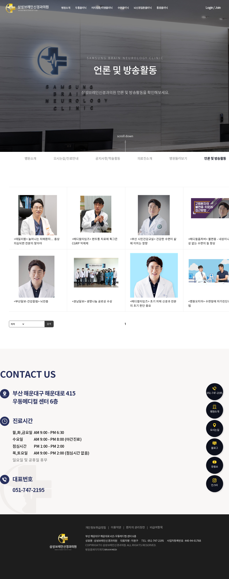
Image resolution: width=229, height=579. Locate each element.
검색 (49, 323)
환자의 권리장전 (135, 527)
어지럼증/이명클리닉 (102, 8)
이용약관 (116, 527)
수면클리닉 (123, 8)
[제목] (17, 324)
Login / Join (213, 8)
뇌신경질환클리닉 (143, 8)
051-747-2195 (28, 490)
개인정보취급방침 (95, 527)
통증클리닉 (162, 8)
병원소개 (65, 8)
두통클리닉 (80, 8)
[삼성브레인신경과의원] (27, 8)
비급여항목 (156, 527)
